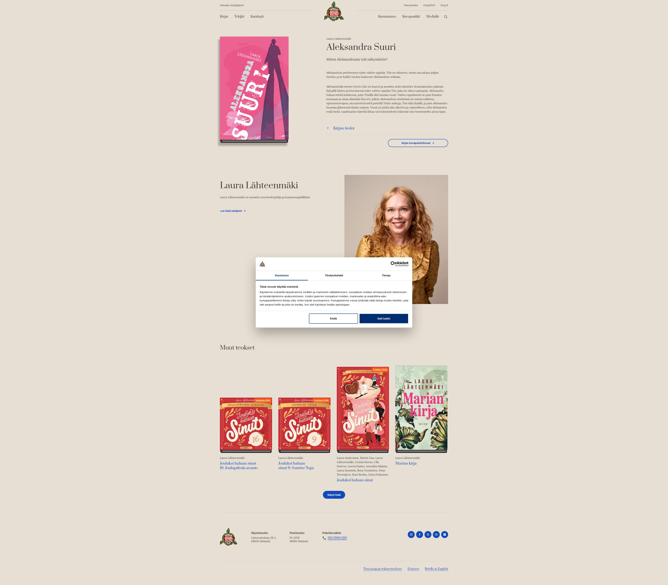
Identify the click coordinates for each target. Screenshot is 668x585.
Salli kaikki (383, 318)
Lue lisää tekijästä (231, 211)
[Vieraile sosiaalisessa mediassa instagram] (411, 534)
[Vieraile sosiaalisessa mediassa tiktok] (444, 534)
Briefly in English (436, 569)
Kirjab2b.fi (429, 5)
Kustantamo (387, 16)
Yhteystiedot (411, 5)
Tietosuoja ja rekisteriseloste (382, 569)
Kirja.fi (444, 5)
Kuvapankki (411, 16)
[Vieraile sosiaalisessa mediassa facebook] (419, 534)
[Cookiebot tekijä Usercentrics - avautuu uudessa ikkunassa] (393, 264)
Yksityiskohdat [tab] (334, 275)
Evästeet (413, 569)
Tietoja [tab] (386, 275)
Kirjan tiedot (344, 128)
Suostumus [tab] (282, 275)
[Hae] (446, 16)
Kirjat (224, 16)
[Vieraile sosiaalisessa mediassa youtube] (436, 534)
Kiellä (333, 318)
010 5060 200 (337, 538)
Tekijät (239, 16)
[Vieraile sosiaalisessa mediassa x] (427, 534)
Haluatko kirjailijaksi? (232, 5)
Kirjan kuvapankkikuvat (415, 143)
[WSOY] (334, 11)
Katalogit (257, 16)
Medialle (432, 16)
